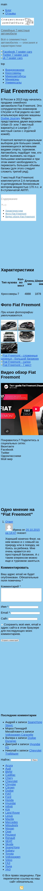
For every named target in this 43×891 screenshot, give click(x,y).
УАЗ (8, 869)
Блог (8, 10)
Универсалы (13, 82)
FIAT (8, 793)
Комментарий (11, 586)
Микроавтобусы (15, 76)
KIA (7, 809)
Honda (9, 800)
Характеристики (14, 210)
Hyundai (10, 803)
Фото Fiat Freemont (15, 213)
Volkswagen (12, 856)
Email (5, 612)
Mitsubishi (11, 825)
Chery (9, 778)
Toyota (9, 853)
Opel (8, 831)
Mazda (9, 819)
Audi (8, 768)
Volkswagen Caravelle (19, 734)
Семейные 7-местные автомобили (15, 32)
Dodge (9, 790)
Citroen (9, 787)
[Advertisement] (21, 243)
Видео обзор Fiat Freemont (20, 216)
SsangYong (12, 847)
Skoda (9, 844)
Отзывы (10, 13)
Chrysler (10, 784)
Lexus (9, 815)
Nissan (9, 828)
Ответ (9, 521)
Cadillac (10, 774)
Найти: (5, 759)
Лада (8, 866)
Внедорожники (14, 69)
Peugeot (10, 834)
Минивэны (12, 79)
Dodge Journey (10, 118)
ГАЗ (7, 863)
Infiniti (9, 806)
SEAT (8, 841)
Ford (8, 796)
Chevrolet (11, 781)
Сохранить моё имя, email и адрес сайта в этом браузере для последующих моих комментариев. (21, 629)
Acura (9, 765)
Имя (4, 606)
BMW (8, 771)
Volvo (8, 859)
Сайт (4, 618)
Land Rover (12, 812)
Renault (10, 837)
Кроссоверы (13, 73)
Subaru (9, 850)
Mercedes (11, 822)
